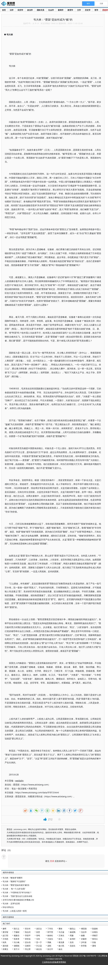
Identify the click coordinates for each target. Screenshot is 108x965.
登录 (52, 861)
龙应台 (39, 928)
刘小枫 (16, 942)
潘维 (94, 945)
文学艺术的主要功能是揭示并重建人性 (18, 900)
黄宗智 (5, 932)
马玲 (38, 939)
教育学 (70, 10)
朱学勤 (84, 945)
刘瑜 (94, 942)
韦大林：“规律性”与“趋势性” (14, 881)
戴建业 (16, 935)
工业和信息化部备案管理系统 (54, 962)
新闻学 (60, 10)
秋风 (4, 942)
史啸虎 (84, 939)
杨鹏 (83, 935)
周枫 (49, 942)
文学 (79, 10)
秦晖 (4, 928)
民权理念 (33, 788)
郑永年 (28, 928)
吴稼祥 (28, 945)
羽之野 (28, 949)
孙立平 (50, 949)
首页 (4, 10)
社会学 (51, 10)
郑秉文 (5, 949)
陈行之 (16, 928)
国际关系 (40, 10)
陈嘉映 (95, 928)
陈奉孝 (16, 939)
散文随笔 (22, 788)
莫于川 (16, 949)
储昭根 (16, 945)
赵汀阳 (5, 935)
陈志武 (28, 932)
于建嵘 (16, 932)
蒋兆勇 (61, 942)
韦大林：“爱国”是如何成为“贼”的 (16, 885)
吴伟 (71, 942)
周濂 (71, 935)
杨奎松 (50, 935)
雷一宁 (39, 942)
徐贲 (38, 932)
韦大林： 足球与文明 (11, 903)
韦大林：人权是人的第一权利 (15, 911)
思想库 (105, 10)
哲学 (96, 10)
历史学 (87, 10)
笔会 (14, 788)
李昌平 (28, 935)
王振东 (50, 939)
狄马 (60, 939)
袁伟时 (72, 939)
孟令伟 (28, 942)
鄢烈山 (72, 928)
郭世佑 (28, 939)
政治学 (30, 10)
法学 (12, 10)
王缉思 (5, 939)
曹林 (60, 928)
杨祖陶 (72, 932)
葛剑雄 (5, 945)
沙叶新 (84, 942)
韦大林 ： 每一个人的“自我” (14, 889)
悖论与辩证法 (8, 907)
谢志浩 (39, 949)
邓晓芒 (95, 935)
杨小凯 (61, 945)
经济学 (20, 10)
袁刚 (49, 945)
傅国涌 (84, 928)
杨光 (60, 949)
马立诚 (61, 932)
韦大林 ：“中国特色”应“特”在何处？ (17, 892)
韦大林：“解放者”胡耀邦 (12, 877)
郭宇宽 (50, 932)
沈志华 (84, 932)
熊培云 (95, 939)
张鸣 (38, 935)
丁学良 (50, 928)
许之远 (39, 945)
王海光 (61, 935)
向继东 (95, 932)
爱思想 (8, 4)
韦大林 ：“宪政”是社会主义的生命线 (17, 896)
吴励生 (72, 945)
